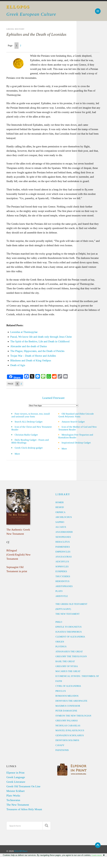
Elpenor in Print (15, 772)
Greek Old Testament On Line (23, 786)
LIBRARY (62, 494)
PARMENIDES (62, 547)
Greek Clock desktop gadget (29, 447)
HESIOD (59, 507)
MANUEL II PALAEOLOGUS (69, 730)
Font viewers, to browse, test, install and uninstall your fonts (30, 415)
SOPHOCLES (62, 566)
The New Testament (17, 804)
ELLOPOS (18, 7)
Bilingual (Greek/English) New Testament (18, 554)
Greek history (15, 29)
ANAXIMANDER (64, 532)
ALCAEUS (60, 527)
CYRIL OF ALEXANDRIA (68, 686)
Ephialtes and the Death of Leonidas (36, 34)
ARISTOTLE (61, 596)
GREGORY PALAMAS (66, 720)
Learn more (97, 855)
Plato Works (13, 795)
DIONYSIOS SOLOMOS (67, 740)
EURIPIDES (61, 571)
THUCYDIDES (62, 576)
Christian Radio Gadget (26, 434)
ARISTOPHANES (64, 586)
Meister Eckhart (15, 790)
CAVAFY (59, 745)
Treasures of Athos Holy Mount (24, 809)
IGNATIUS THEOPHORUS (68, 632)
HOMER (59, 502)
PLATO (59, 591)
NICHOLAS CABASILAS (67, 725)
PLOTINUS (60, 646)
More (19, 453)
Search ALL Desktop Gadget (28, 421)
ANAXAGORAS (63, 557)
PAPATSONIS (62, 750)
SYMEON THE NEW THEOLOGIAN (73, 716)
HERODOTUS (62, 581)
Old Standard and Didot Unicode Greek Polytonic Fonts (76, 415)
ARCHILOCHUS (63, 517)
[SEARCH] (46, 825)
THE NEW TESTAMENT (67, 614)
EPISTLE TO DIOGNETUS (68, 627)
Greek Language (15, 777)
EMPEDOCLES (62, 552)
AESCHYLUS (62, 561)
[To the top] (98, 845)
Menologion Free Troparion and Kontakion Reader (75, 436)
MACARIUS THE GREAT (67, 671)
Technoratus (13, 800)
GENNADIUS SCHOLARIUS (69, 735)
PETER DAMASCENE (66, 711)
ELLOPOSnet (20, 851)
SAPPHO (59, 522)
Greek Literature (15, 781)
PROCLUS (60, 691)
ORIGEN (59, 641)
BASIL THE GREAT (65, 661)
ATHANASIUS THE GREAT (69, 651)
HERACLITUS (62, 542)
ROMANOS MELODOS (66, 696)
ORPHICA (60, 512)
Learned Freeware (53, 398)
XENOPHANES (63, 537)
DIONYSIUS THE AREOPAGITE (71, 701)
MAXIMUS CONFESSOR (67, 706)
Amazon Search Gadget (73, 421)
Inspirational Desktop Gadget (76, 442)
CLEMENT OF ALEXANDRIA (70, 636)
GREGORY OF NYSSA (66, 666)
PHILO (58, 622)
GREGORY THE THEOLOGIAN (71, 656)
